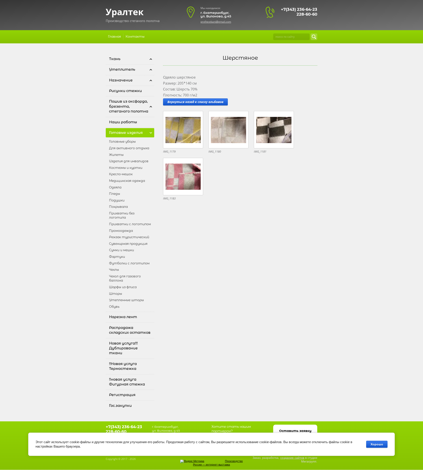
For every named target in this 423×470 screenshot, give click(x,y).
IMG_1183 (169, 198)
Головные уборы (122, 142)
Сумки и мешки (121, 250)
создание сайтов (292, 457)
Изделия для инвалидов (128, 161)
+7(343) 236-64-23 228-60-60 (299, 12)
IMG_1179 (169, 151)
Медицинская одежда (127, 181)
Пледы (114, 194)
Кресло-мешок (121, 174)
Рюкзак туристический (129, 237)
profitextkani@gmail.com (215, 22)
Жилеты (116, 155)
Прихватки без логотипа (121, 215)
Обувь (114, 307)
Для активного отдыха (129, 148)
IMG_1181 (260, 151)
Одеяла (115, 187)
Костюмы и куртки (125, 168)
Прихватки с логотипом (130, 224)
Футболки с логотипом (129, 263)
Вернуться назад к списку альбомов (195, 102)
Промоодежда (121, 231)
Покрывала (118, 207)
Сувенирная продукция (128, 244)
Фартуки (117, 257)
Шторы (115, 294)
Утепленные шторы (126, 300)
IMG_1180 (214, 151)
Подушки (116, 200)
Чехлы (114, 270)
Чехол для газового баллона (125, 278)
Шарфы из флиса (123, 287)
